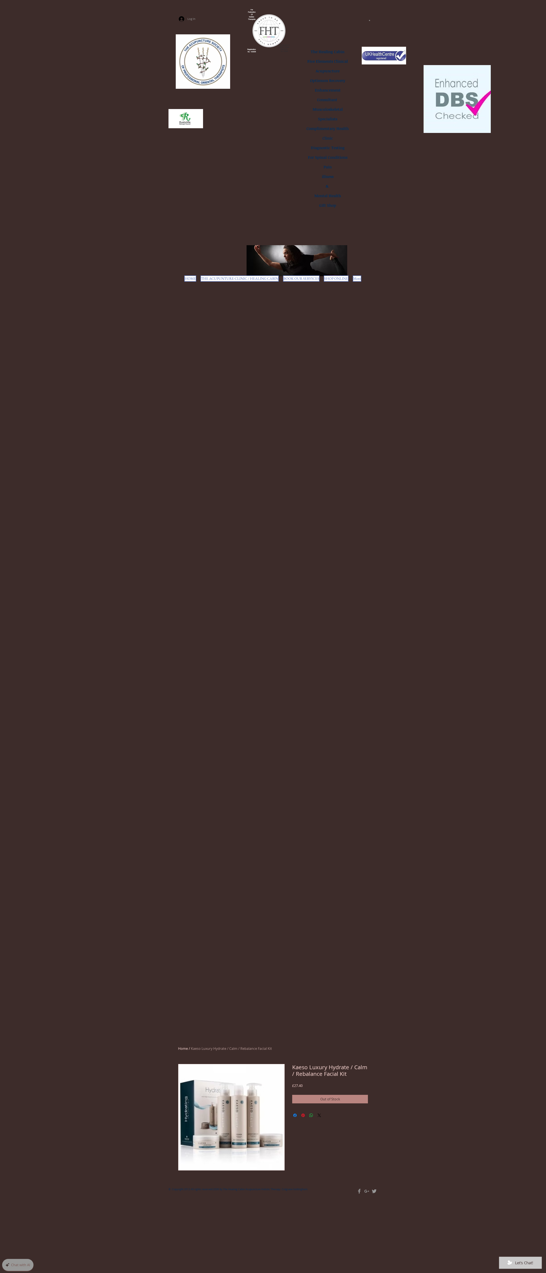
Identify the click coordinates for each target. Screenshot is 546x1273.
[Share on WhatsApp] (311, 1115)
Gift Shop (327, 205)
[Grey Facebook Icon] (359, 1191)
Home (183, 1048)
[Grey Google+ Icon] (367, 1191)
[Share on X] (319, 1115)
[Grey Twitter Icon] (374, 1191)
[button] (369, 20)
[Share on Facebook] (295, 1115)
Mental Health (327, 195)
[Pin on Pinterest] (303, 1115)
